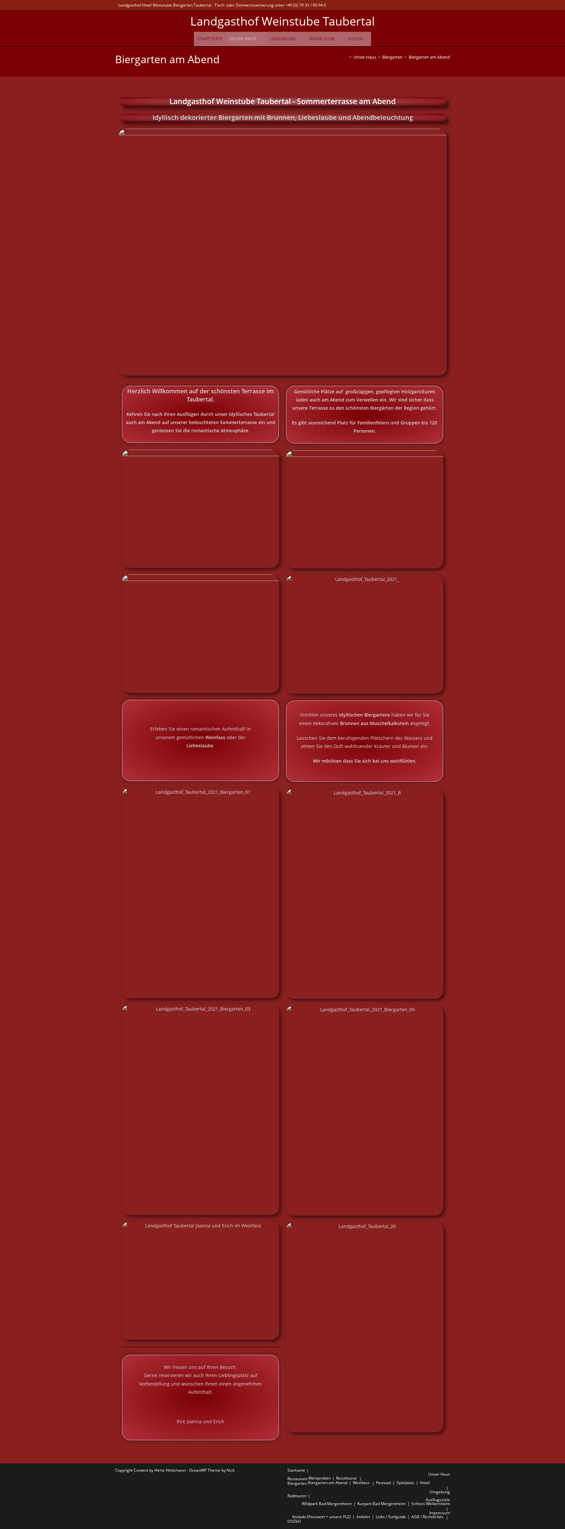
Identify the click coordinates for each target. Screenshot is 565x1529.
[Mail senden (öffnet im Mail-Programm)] (437, 5)
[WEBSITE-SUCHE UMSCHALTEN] (369, 39)
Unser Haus (439, 1474)
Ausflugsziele (438, 1499)
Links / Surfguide (391, 1517)
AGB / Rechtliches (427, 1517)
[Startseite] (345, 57)
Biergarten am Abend (429, 57)
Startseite (296, 1470)
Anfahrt (363, 1517)
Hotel (425, 1482)
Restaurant (297, 1479)
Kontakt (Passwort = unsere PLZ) (321, 1517)
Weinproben (319, 1478)
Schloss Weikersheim (430, 1503)
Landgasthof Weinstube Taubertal (282, 21)
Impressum (439, 1513)
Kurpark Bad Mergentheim (381, 1503)
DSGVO (294, 1521)
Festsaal (383, 1482)
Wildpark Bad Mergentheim (327, 1503)
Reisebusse (346, 1478)
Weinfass (361, 1482)
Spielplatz (405, 1482)
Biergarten (297, 1483)
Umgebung (440, 1492)
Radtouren (296, 1496)
